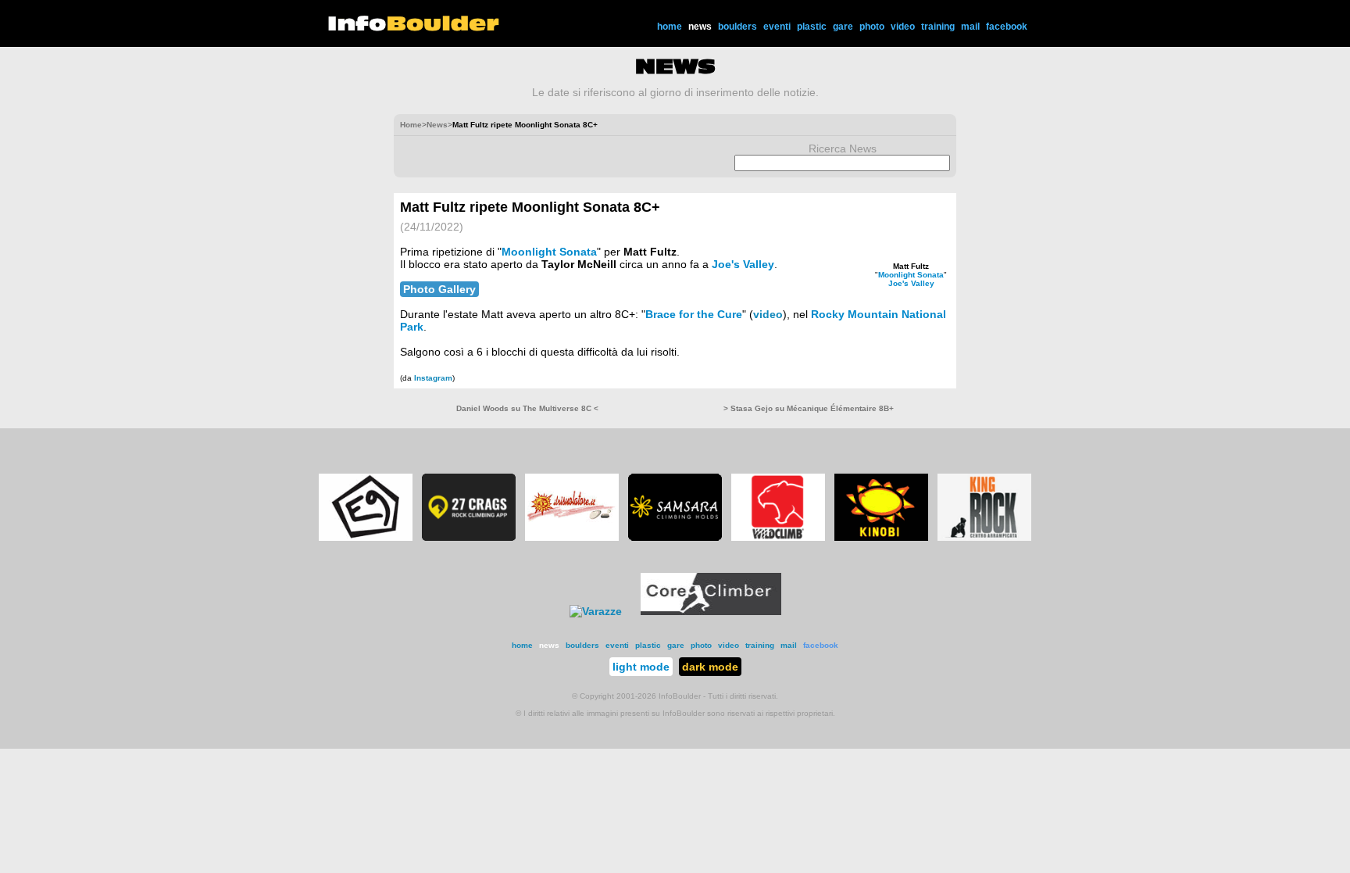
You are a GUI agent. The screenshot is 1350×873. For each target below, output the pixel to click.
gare (843, 26)
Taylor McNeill (578, 264)
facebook (1006, 26)
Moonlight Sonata (911, 274)
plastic (812, 26)
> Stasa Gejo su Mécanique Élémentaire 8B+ (808, 408)
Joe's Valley (911, 283)
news (700, 26)
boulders (737, 26)
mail (970, 26)
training (938, 26)
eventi (777, 26)
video (903, 26)
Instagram (433, 378)
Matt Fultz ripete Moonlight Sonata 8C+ (530, 207)
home (669, 26)
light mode (641, 666)
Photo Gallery (439, 289)
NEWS (675, 66)
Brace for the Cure (693, 314)
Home (411, 124)
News (437, 124)
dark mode (710, 666)
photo (871, 26)
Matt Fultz (911, 266)
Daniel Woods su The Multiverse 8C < (527, 408)
